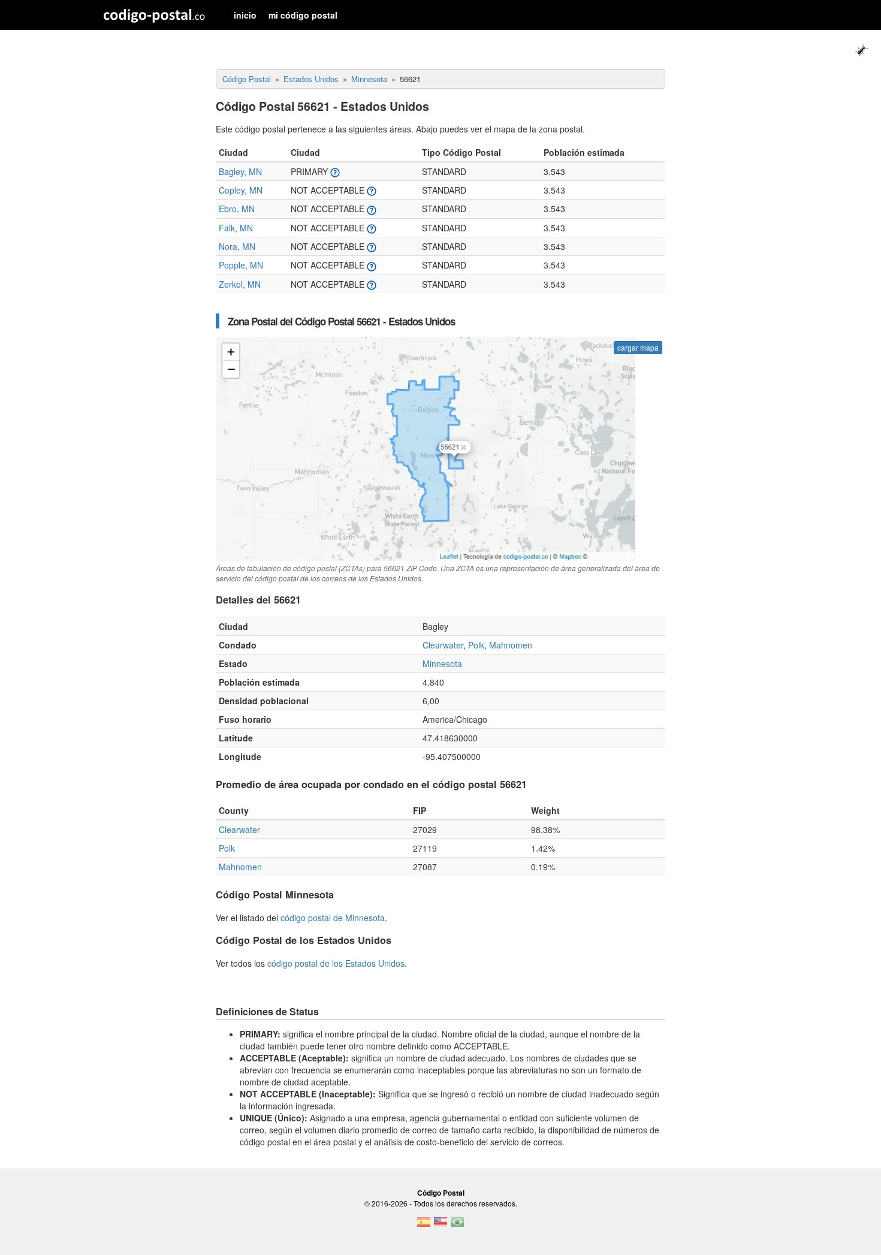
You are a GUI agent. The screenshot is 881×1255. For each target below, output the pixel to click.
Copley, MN (241, 190)
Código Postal (440, 1192)
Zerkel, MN (240, 284)
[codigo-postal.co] (154, 15)
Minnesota (442, 663)
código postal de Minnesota (332, 918)
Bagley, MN (240, 171)
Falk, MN (236, 228)
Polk (476, 645)
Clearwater (443, 645)
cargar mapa (638, 347)
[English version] (440, 1225)
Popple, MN (241, 265)
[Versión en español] (423, 1225)
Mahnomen (510, 645)
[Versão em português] (457, 1225)
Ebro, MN (237, 209)
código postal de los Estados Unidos (336, 963)
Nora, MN (237, 246)
